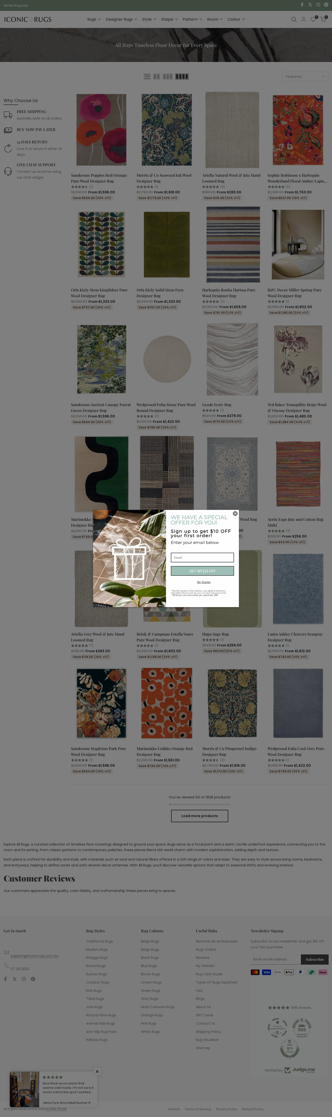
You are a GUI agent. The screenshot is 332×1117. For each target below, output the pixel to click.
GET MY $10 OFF (203, 570)
